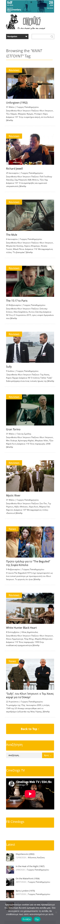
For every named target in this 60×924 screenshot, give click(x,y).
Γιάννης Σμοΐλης (24, 433)
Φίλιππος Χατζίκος (36, 857)
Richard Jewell (14, 168)
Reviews (14, 70)
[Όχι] (56, 912)
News (12, 529)
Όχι (37, 919)
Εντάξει (27, 919)
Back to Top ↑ (30, 729)
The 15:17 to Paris (17, 300)
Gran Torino (13, 429)
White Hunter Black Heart (21, 627)
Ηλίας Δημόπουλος (29, 632)
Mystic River (13, 495)
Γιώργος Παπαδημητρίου (28, 107)
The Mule (11, 234)
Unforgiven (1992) (17, 102)
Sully (9, 366)
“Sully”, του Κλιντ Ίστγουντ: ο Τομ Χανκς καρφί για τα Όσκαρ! (30, 695)
